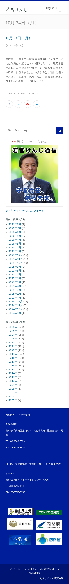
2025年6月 (15, 278)
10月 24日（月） (19, 38)
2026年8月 (15, 224)
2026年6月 (15, 232)
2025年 (13, 331)
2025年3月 (15, 290)
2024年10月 (16, 309)
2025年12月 (16, 255)
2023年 (13, 338)
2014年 (13, 373)
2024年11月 (16, 305)
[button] (59, 8)
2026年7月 (15, 228)
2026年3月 (15, 243)
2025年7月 (15, 274)
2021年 (13, 346)
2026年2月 (15, 247)
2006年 (13, 396)
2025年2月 (15, 293)
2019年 (13, 354)
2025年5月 (15, 282)
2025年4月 (15, 286)
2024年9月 (15, 313)
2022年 (13, 342)
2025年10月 (16, 263)
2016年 (13, 365)
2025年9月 (15, 266)
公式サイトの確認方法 (51, 578)
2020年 (13, 350)
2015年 (13, 369)
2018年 (13, 358)
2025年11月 (16, 259)
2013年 (13, 377)
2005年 (13, 400)
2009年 (13, 385)
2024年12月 (16, 301)
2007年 (13, 392)
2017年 (13, 361)
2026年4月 (15, 239)
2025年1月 (15, 297)
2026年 (13, 327)
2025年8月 (15, 270)
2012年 (13, 381)
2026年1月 (15, 251)
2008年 (13, 388)
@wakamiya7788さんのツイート (25, 210)
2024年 (13, 334)
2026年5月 (15, 236)
